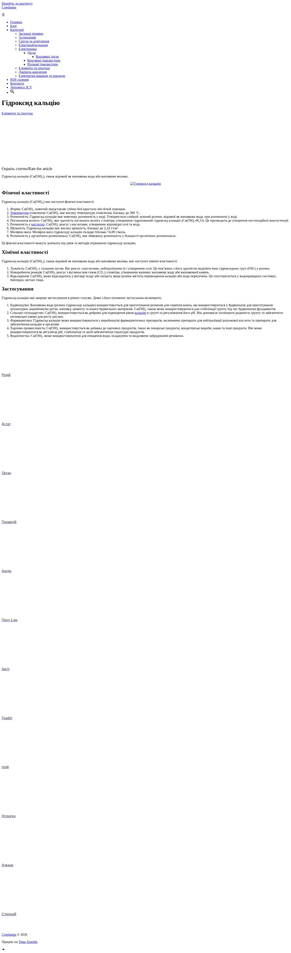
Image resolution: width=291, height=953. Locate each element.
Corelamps (9, 7)
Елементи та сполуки (17, 113)
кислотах (38, 224)
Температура (19, 213)
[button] (12, 92)
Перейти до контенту (17, 3)
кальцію (140, 313)
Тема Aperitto (28, 942)
